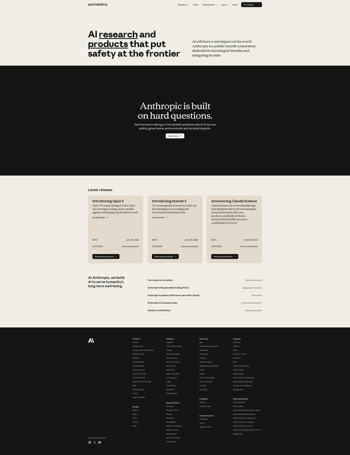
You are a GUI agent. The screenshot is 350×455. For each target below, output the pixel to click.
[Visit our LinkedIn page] (89, 442)
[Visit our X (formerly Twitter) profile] (94, 442)
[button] (183, 4)
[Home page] (98, 4)
